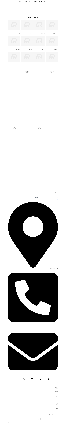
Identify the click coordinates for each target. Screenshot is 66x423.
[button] (30, 33)
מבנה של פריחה (55, 46)
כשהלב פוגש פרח (17, 46)
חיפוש (21, 10)
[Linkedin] (32, 379)
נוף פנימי (31, 46)
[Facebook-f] (57, 379)
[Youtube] (49, 379)
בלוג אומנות (56, 386)
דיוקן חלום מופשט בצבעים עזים (53, 30)
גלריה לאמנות (56, 392)
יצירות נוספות (26, 71)
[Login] (10, 1)
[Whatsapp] (24, 379)
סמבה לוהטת (30, 30)
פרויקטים (56, 383)
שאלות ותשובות (56, 387)
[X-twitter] (40, 379)
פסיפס (57, 403)
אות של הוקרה (18, 30)
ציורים (57, 404)
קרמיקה (57, 402)
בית (57, 382)
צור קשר (57, 388)
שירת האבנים (43, 46)
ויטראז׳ (39, 127)
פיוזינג (14, 127)
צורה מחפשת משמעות (42, 30)
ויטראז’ (57, 399)
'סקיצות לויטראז (52, 71)
